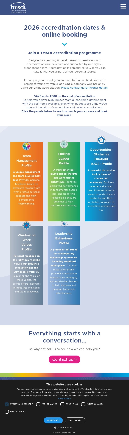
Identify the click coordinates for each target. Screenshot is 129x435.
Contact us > (64, 359)
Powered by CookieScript (64, 432)
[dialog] (64, 407)
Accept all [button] (53, 420)
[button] (64, 427)
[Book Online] (18, 8)
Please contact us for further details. (84, 87)
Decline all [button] (75, 420)
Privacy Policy (64, 398)
